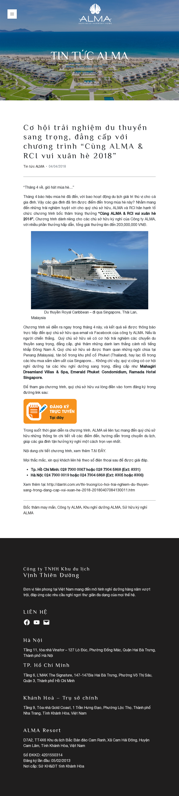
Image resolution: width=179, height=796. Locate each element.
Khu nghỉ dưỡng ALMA (101, 507)
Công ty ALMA (69, 507)
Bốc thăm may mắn (39, 507)
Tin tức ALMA (89, 55)
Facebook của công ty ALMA (118, 333)
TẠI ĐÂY (98, 451)
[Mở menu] (12, 14)
